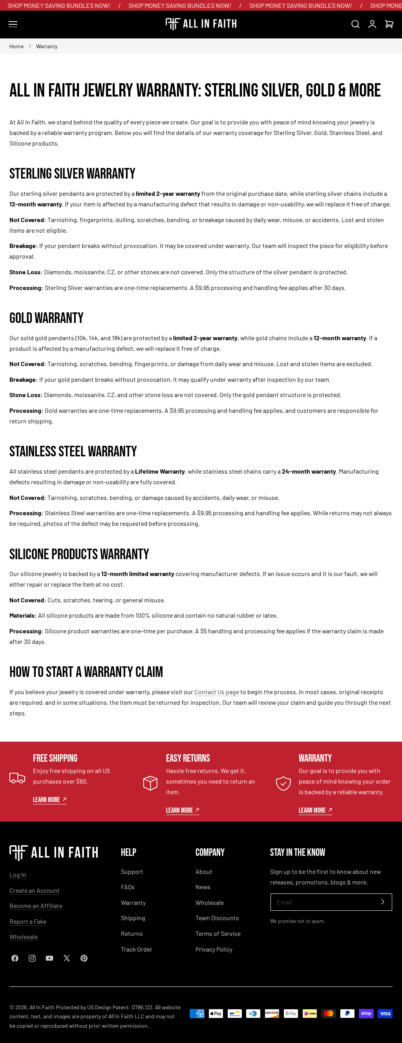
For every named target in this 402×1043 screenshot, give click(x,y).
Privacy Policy (214, 949)
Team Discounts (217, 917)
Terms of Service (218, 933)
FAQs (128, 886)
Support (132, 871)
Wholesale (23, 936)
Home (16, 46)
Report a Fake (27, 921)
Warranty (133, 902)
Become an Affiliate (35, 905)
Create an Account (34, 890)
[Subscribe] (383, 901)
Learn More (46, 799)
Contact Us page (216, 691)
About (204, 871)
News (203, 886)
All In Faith (42, 1007)
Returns (132, 933)
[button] (12, 24)
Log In (17, 874)
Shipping (133, 917)
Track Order (136, 949)
